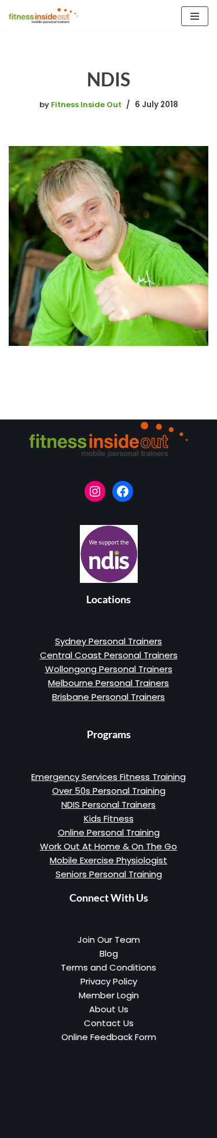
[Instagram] (94, 491)
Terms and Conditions (108, 967)
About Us (108, 1009)
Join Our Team (109, 939)
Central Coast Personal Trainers (109, 655)
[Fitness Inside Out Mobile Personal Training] (43, 16)
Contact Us (109, 1023)
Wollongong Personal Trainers (108, 669)
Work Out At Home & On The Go (108, 846)
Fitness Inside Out (86, 104)
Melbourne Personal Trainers (108, 683)
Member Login (109, 995)
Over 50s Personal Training (108, 791)
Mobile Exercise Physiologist (108, 860)
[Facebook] (122, 491)
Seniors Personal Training (109, 874)
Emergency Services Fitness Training (108, 777)
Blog (109, 953)
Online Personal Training (109, 832)
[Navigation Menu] (194, 16)
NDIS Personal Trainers (108, 804)
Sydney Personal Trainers (108, 641)
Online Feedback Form (108, 1037)
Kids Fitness (109, 818)
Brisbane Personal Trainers (108, 697)
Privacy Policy (108, 981)
